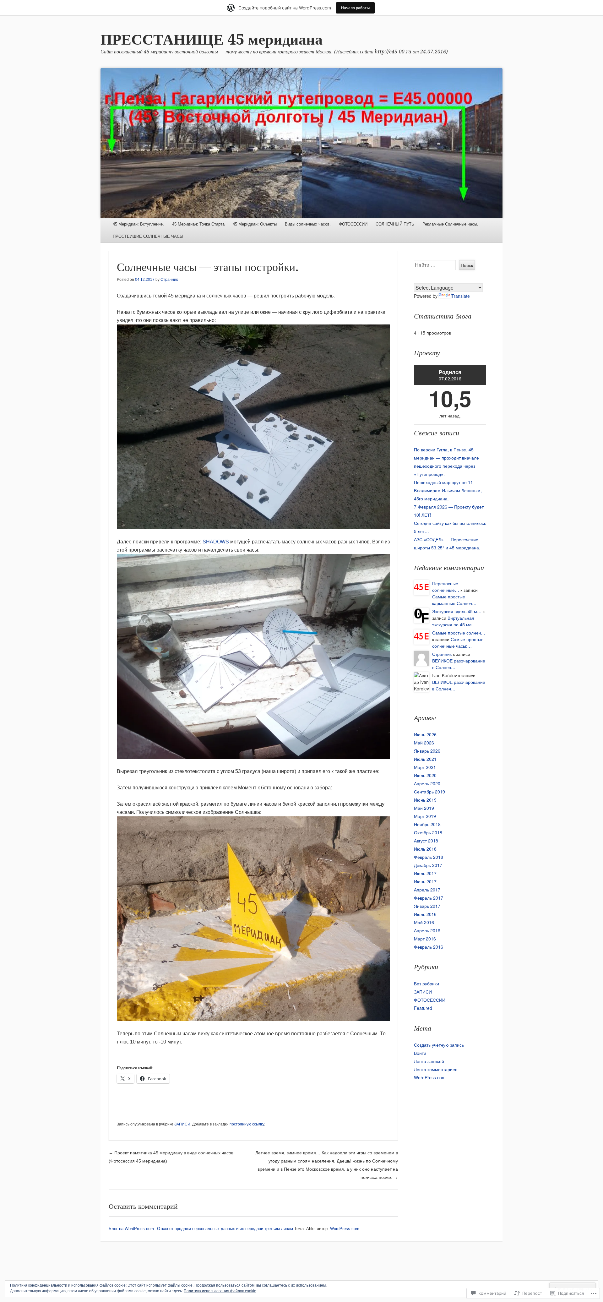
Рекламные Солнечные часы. (450, 224)
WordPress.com (430, 1077)
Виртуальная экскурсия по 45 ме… (454, 621)
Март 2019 (425, 816)
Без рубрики (426, 983)
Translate (460, 296)
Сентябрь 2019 (429, 791)
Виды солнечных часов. (308, 224)
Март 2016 (425, 938)
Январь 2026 (427, 751)
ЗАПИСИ (182, 1124)
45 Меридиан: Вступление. (138, 224)
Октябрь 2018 (428, 832)
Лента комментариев (435, 1069)
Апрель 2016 (427, 930)
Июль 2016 (425, 914)
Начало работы (355, 7)
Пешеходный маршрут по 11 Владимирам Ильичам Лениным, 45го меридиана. (448, 490)
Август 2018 (426, 840)
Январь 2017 (427, 906)
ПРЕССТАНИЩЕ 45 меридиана (211, 39)
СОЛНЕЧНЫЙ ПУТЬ (395, 224)
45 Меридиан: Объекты (255, 224)
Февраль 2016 (428, 947)
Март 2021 (425, 767)
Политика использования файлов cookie (220, 1291)
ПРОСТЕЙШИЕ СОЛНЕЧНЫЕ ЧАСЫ (148, 236)
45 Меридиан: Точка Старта (198, 224)
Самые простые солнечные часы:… (458, 642)
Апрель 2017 (427, 889)
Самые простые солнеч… (458, 632)
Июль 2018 (425, 849)
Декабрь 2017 (428, 865)
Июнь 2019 (425, 800)
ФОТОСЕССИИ (353, 224)
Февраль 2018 (428, 857)
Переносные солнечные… (445, 586)
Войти (420, 1053)
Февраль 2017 (428, 898)
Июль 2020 (425, 775)
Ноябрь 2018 (427, 824)
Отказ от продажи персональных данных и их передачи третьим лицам (225, 1228)
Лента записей (429, 1061)
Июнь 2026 (425, 734)
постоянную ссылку (247, 1124)
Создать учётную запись (439, 1045)
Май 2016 (424, 922)
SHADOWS (216, 541)
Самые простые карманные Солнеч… (454, 599)
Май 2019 (424, 808)
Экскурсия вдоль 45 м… (456, 611)
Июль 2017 (425, 873)
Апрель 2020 (427, 783)
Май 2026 (424, 742)
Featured (423, 1008)
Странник (169, 279)
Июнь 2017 (425, 881)
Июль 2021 (425, 759)
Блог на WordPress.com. (132, 1228)
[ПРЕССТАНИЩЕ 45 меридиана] (301, 143)
